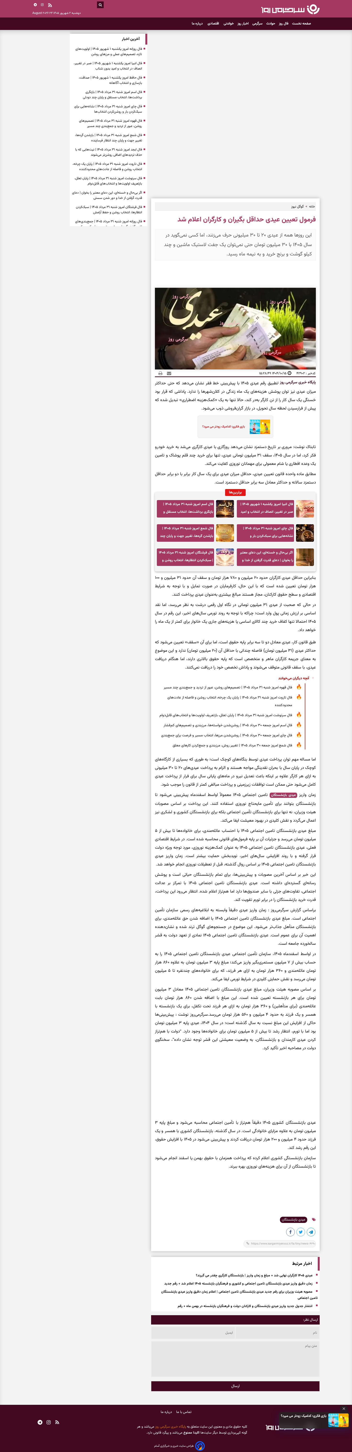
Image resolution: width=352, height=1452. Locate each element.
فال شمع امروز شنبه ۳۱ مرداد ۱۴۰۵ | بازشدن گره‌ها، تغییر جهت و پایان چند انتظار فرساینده (186, 534)
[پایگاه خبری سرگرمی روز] (290, 9)
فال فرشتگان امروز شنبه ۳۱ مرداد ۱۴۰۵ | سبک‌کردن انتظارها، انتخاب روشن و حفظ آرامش (186, 558)
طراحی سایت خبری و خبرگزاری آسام (174, 1446)
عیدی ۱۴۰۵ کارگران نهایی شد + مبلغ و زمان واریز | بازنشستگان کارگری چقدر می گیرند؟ (254, 1275)
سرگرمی (257, 23)
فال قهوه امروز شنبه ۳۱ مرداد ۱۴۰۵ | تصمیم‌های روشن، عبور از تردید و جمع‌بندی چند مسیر (228, 687)
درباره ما (198, 23)
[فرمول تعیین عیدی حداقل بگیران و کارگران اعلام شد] (311, 1233)
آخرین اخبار (131, 39)
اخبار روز (243, 23)
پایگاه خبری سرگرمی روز (297, 383)
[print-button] (160, 373)
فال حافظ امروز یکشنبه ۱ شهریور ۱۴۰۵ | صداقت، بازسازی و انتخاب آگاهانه (110, 80)
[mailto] (167, 373)
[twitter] (301, 1233)
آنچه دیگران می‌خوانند (293, 678)
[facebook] (290, 1233)
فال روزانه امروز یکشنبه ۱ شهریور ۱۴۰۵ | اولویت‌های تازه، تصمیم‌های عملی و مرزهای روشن (108, 51)
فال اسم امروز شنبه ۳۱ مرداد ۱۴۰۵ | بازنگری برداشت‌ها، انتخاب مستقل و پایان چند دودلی (188, 509)
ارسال (235, 1386)
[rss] (50, 6)
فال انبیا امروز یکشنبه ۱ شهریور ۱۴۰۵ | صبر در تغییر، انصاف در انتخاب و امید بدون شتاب (266, 509)
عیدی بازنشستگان (283, 795)
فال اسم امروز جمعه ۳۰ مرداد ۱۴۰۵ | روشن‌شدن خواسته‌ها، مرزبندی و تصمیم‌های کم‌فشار (228, 725)
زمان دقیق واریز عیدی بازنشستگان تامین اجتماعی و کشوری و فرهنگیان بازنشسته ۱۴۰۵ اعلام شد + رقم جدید (238, 1283)
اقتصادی (214, 23)
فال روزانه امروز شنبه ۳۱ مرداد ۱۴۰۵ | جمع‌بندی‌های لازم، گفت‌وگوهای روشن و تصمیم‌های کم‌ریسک (108, 224)
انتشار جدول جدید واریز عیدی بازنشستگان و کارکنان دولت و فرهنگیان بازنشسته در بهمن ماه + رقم (245, 1306)
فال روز (283, 23)
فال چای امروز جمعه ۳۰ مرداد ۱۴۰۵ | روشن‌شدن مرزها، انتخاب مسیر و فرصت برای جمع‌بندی (226, 735)
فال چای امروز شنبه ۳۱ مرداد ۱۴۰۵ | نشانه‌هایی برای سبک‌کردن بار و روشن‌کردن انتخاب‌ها (268, 534)
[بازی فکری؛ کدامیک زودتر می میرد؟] (338, 1420)
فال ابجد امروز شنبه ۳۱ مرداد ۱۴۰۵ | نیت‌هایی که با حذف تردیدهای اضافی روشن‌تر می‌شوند (108, 152)
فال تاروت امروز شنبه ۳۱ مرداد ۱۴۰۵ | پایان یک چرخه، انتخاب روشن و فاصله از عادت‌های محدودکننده (229, 701)
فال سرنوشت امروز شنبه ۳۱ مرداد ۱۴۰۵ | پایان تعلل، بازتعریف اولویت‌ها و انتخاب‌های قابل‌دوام (225, 715)
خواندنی (229, 23)
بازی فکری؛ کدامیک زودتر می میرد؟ (303, 1416)
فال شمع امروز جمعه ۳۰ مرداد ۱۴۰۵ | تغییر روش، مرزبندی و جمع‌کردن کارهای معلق (232, 745)
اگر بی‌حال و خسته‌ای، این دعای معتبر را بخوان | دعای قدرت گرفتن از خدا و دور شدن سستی (266, 558)
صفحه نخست (301, 23)
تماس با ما (184, 1412)
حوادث (270, 23)
